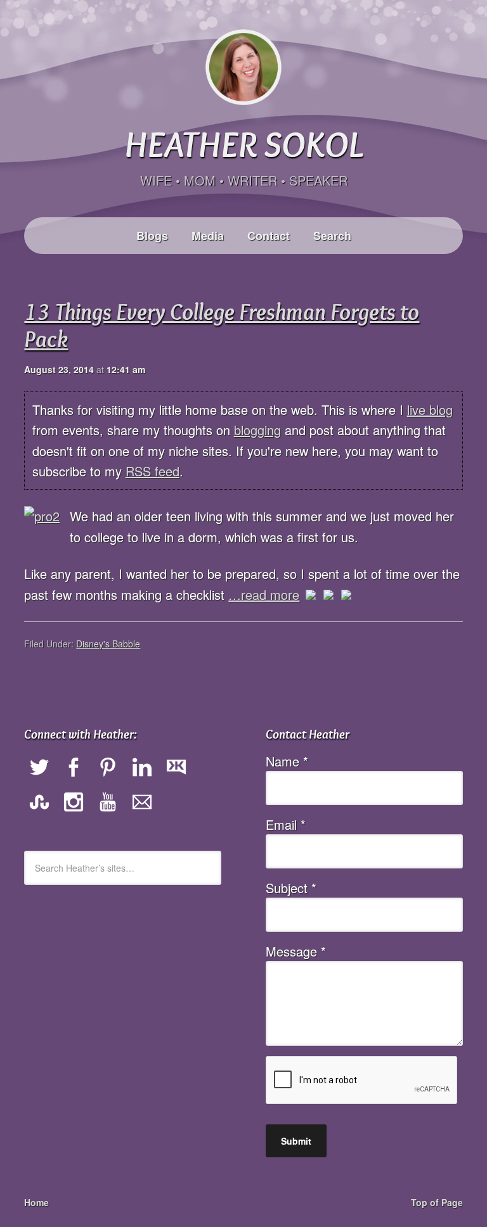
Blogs (152, 235)
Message (296, 951)
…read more (263, 594)
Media (208, 235)
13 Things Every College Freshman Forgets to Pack (221, 325)
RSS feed (152, 471)
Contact (268, 235)
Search (332, 235)
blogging (257, 430)
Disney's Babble (108, 643)
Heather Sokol (243, 143)
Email (286, 824)
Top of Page (437, 1202)
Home (36, 1202)
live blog (430, 409)
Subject (291, 888)
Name (287, 761)
